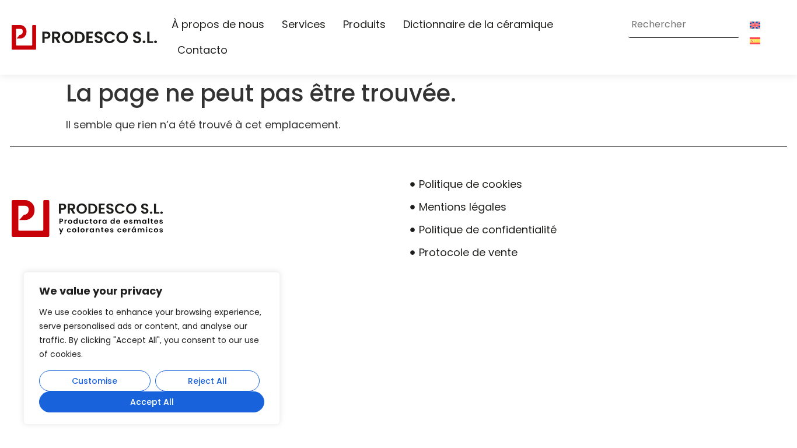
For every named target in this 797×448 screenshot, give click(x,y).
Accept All (152, 402)
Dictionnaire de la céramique (478, 24)
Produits (364, 24)
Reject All (207, 381)
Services (304, 24)
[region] (151, 348)
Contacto (202, 50)
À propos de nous (218, 24)
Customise (94, 381)
